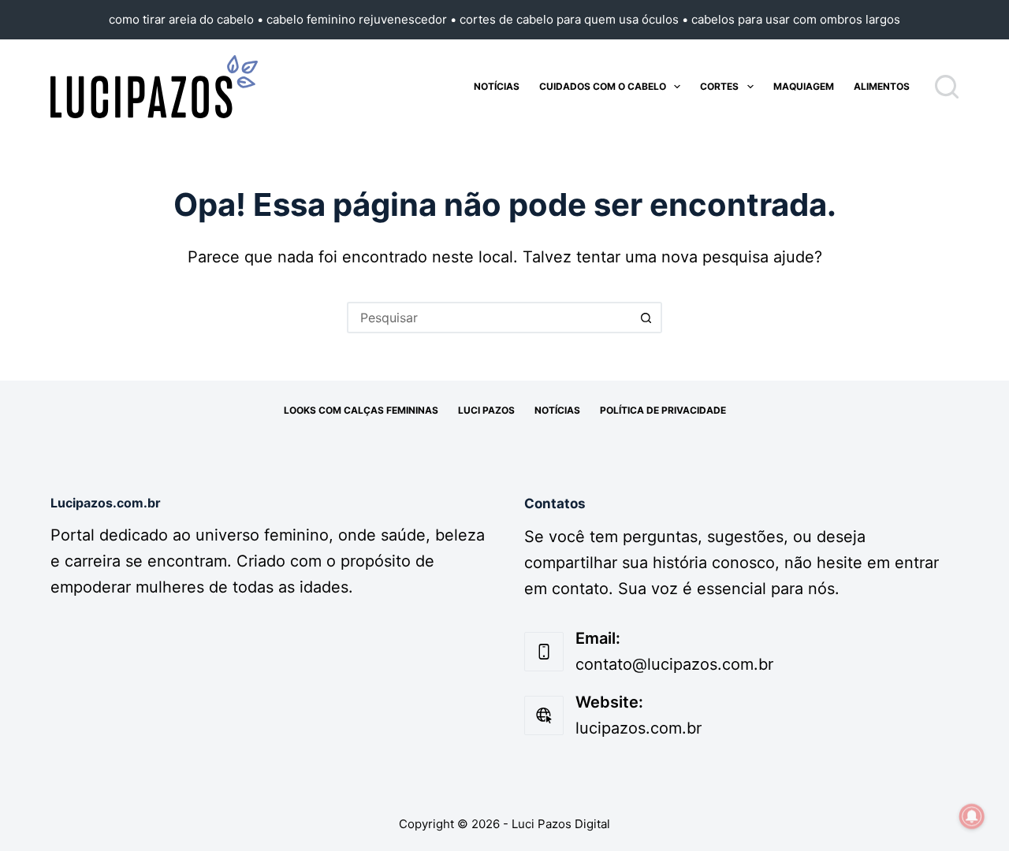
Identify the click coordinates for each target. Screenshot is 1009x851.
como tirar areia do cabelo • (187, 19)
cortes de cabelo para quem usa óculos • (575, 19)
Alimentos (882, 86)
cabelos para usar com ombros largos (795, 19)
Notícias (496, 86)
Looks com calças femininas (361, 410)
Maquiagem (803, 86)
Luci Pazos (486, 410)
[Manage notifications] (972, 816)
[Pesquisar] (947, 86)
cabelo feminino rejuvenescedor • (363, 19)
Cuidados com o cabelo (602, 86)
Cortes (719, 86)
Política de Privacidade (663, 410)
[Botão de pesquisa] (646, 317)
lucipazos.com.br (638, 728)
